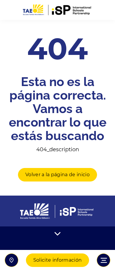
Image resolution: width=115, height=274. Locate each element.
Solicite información (57, 260)
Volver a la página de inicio (57, 174)
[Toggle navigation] (103, 260)
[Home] (57, 10)
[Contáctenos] (11, 260)
